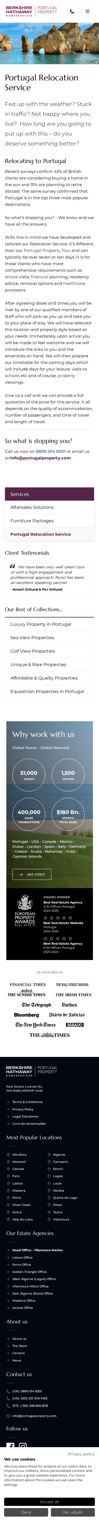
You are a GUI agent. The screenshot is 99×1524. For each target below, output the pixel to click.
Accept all (49, 1502)
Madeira (19, 1190)
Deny (26, 1512)
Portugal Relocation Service (40, 534)
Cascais (18, 1169)
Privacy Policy (23, 1109)
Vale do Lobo (22, 1219)
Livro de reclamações (29, 1124)
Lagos (58, 1176)
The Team (19, 1346)
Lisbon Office (22, 1257)
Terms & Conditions (27, 1102)
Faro (16, 1176)
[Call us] (72, 11)
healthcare (74, 283)
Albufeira (19, 1155)
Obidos (58, 1190)
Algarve (59, 1155)
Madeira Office (23, 1301)
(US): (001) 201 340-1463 (29, 1398)
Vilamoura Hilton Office (30, 1286)
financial (39, 276)
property (66, 375)
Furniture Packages (32, 520)
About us (19, 1339)
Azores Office (22, 1308)
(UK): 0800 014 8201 (27, 1391)
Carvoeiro (60, 1162)
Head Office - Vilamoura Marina (37, 1250)
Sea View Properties (32, 637)
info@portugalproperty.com (40, 458)
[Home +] (31, 11)
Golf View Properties (32, 651)
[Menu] (87, 11)
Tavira (57, 1212)
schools (12, 375)
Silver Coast (21, 1205)
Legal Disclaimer (25, 1116)
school (11, 276)
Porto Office (21, 1265)
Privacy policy (81, 1454)
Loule (57, 1183)
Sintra (17, 1212)
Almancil (19, 1162)
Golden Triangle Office (29, 1272)
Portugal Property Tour (47, 250)
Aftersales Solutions (32, 507)
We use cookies (19, 1459)
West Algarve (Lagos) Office (34, 1279)
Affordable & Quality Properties (44, 678)
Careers (18, 1353)
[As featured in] (49, 1009)
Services (19, 494)
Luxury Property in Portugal (40, 624)
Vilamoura (61, 1219)
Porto (16, 1198)
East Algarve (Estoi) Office (32, 1293)
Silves (57, 1205)
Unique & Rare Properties (38, 664)
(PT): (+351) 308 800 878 (30, 1406)
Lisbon (17, 1183)
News (16, 1360)
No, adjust (72, 1512)
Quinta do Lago (65, 1198)
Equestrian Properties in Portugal (47, 691)
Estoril (58, 1169)
